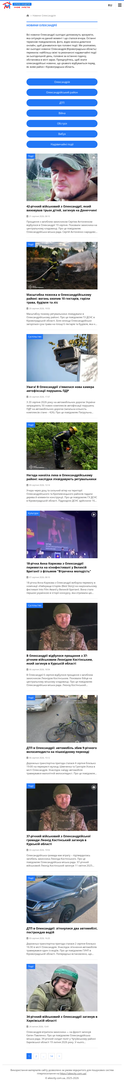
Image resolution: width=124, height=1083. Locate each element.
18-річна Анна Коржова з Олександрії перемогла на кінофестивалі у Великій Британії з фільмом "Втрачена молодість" (58, 567)
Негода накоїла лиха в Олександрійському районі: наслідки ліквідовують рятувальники (61, 477)
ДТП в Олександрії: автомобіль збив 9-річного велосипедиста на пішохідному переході (61, 750)
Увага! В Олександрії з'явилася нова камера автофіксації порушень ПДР (60, 389)
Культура (33, 513)
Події (31, 156)
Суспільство (34, 336)
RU (110, 5)
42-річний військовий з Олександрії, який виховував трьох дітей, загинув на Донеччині (61, 208)
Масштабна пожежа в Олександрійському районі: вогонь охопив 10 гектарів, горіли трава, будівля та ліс (58, 298)
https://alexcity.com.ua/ (73, 1073)
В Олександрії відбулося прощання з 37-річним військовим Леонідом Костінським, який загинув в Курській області (59, 659)
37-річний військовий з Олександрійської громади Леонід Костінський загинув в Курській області (58, 840)
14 (51, 1056)
